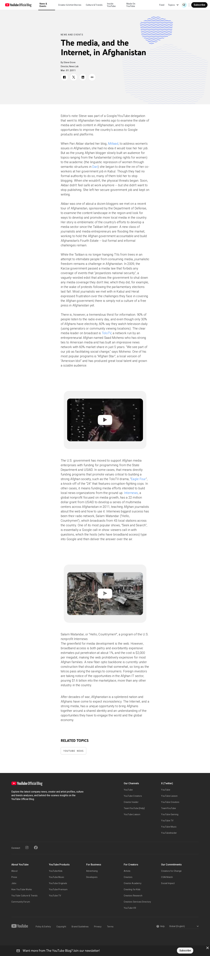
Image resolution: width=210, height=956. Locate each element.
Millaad (113, 143)
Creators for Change (171, 871)
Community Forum (20, 902)
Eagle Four (138, 479)
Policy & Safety (43, 926)
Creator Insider (131, 802)
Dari (95, 167)
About (14, 871)
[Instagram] (27, 847)
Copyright (61, 926)
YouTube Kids (55, 871)
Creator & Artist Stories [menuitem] (69, 5)
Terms (110, 926)
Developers (91, 877)
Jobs (13, 883)
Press (14, 877)
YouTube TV (167, 820)
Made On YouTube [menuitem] (130, 4)
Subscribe (199, 4)
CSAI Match (167, 877)
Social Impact (168, 883)
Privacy (97, 926)
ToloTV (106, 333)
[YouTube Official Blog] (18, 5)
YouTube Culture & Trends (24, 895)
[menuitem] (161, 5)
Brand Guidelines (80, 926)
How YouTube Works (21, 889)
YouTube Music (168, 827)
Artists (127, 871)
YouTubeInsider (169, 833)
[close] (207, 947)
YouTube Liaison (132, 814)
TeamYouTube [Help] (134, 808)
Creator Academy (132, 883)
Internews (131, 493)
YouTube (128, 790)
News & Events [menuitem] (43, 4)
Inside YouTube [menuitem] (111, 4)
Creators (128, 877)
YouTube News (73, 750)
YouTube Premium (58, 889)
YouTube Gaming (169, 814)
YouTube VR (130, 908)
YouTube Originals (58, 883)
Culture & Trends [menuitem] (94, 5)
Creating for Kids (132, 889)
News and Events (72, 34)
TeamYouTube (168, 808)
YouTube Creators (133, 796)
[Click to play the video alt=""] (105, 420)
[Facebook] (36, 847)
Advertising (92, 871)
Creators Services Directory (137, 902)
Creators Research (133, 895)
